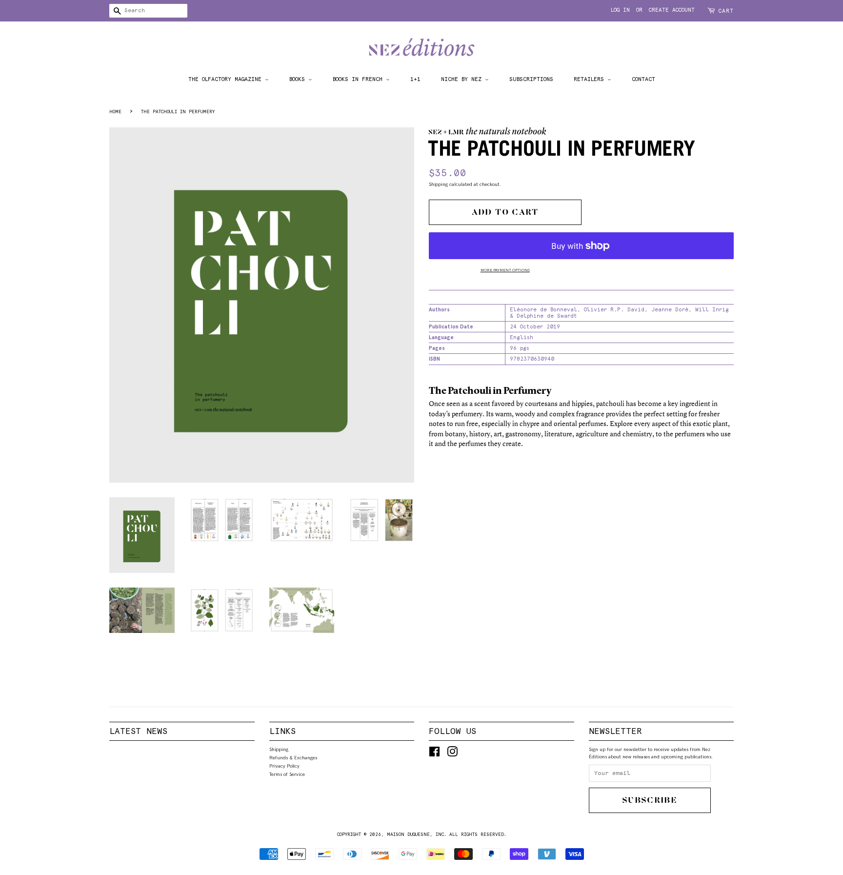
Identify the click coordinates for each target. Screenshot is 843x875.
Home (115, 111)
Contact (643, 79)
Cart (726, 11)
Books (298, 79)
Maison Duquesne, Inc (415, 834)
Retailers (590, 79)
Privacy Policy (284, 766)
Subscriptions (531, 79)
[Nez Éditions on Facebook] (434, 754)
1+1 (415, 79)
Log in (620, 10)
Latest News (138, 731)
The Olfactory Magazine (226, 79)
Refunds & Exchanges (293, 757)
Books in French (359, 79)
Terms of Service (287, 774)
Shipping (438, 184)
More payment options (505, 269)
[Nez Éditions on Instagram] (452, 754)
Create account (672, 10)
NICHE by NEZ (463, 79)
